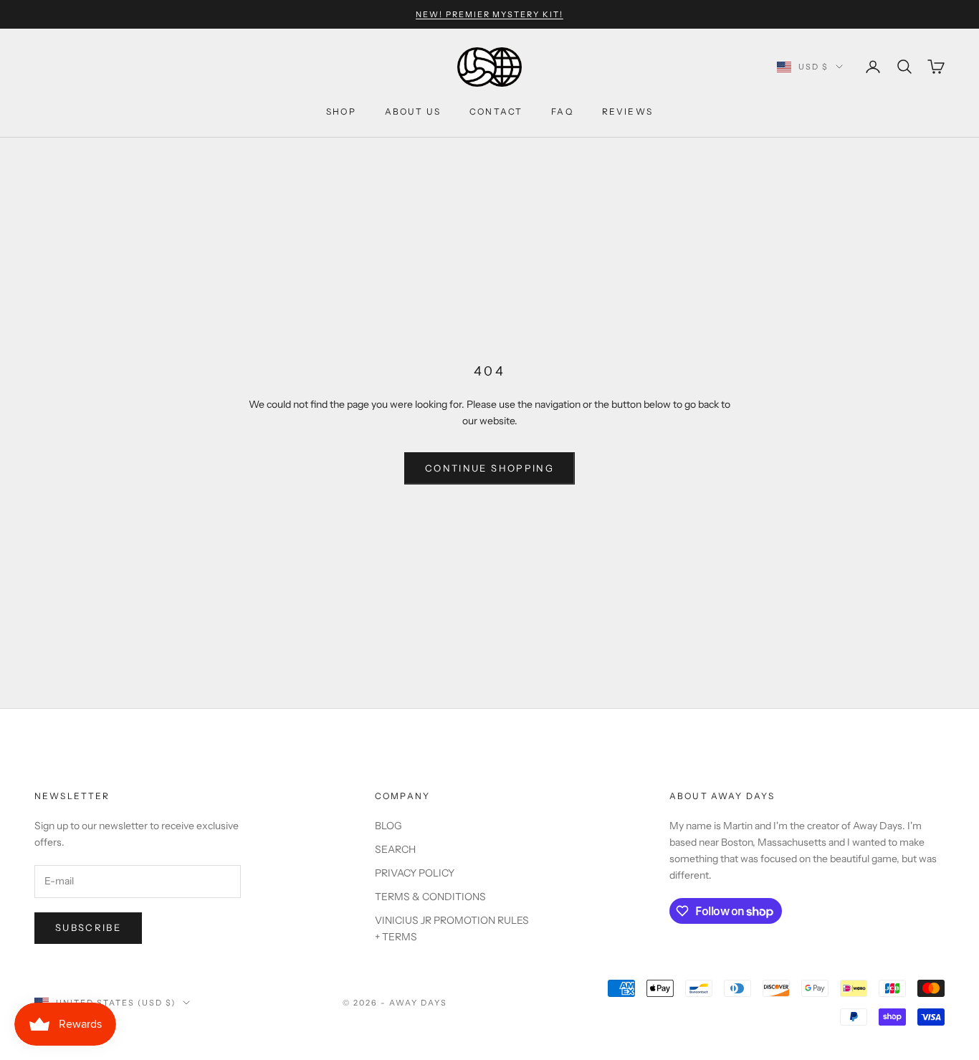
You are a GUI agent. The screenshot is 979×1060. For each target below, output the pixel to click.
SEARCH (395, 849)
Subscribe (88, 927)
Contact (495, 111)
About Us (413, 111)
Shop (341, 111)
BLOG (388, 825)
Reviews (627, 111)
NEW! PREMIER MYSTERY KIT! (490, 14)
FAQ (562, 111)
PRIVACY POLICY (414, 872)
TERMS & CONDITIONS (430, 896)
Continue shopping (489, 468)
